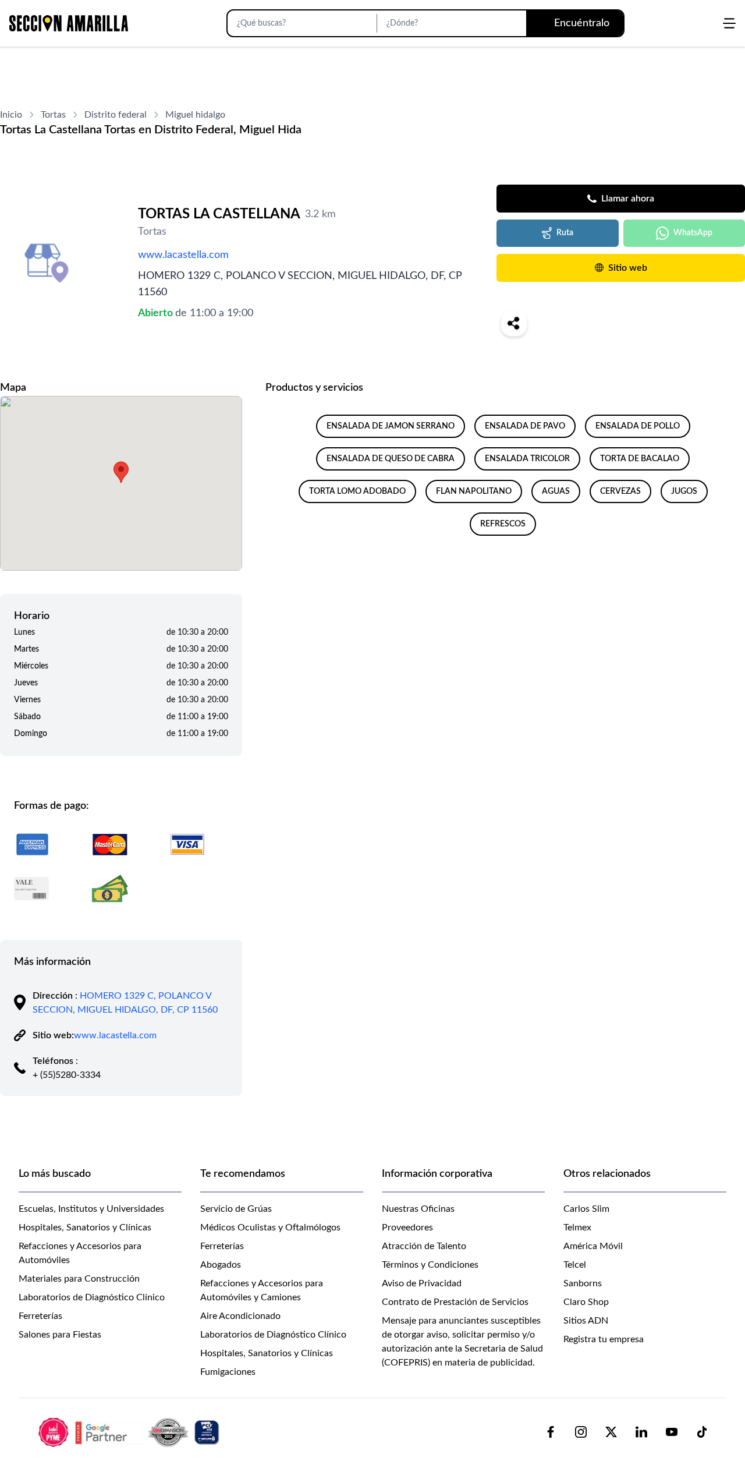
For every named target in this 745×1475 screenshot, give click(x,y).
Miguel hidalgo (195, 114)
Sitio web (627, 268)
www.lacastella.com (183, 255)
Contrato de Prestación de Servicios (455, 1302)
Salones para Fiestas (60, 1334)
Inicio (11, 114)
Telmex (577, 1227)
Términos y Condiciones (430, 1264)
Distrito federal (115, 114)
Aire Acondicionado (240, 1316)
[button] (121, 472)
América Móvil (593, 1246)
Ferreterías (40, 1316)
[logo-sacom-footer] (130, 1432)
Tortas (53, 114)
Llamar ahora (627, 198)
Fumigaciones (228, 1372)
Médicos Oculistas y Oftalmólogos (270, 1227)
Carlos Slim (586, 1209)
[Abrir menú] (729, 23)
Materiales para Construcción (79, 1278)
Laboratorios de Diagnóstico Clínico (92, 1297)
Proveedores (407, 1227)
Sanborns (582, 1283)
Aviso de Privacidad (422, 1283)
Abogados (220, 1264)
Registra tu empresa (603, 1339)
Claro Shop (586, 1302)
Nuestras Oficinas (418, 1209)
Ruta (564, 233)
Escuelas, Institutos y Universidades (91, 1209)
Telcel (574, 1264)
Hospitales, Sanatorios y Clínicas (85, 1227)
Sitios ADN (585, 1320)
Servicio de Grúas (236, 1209)
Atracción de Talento (424, 1246)
